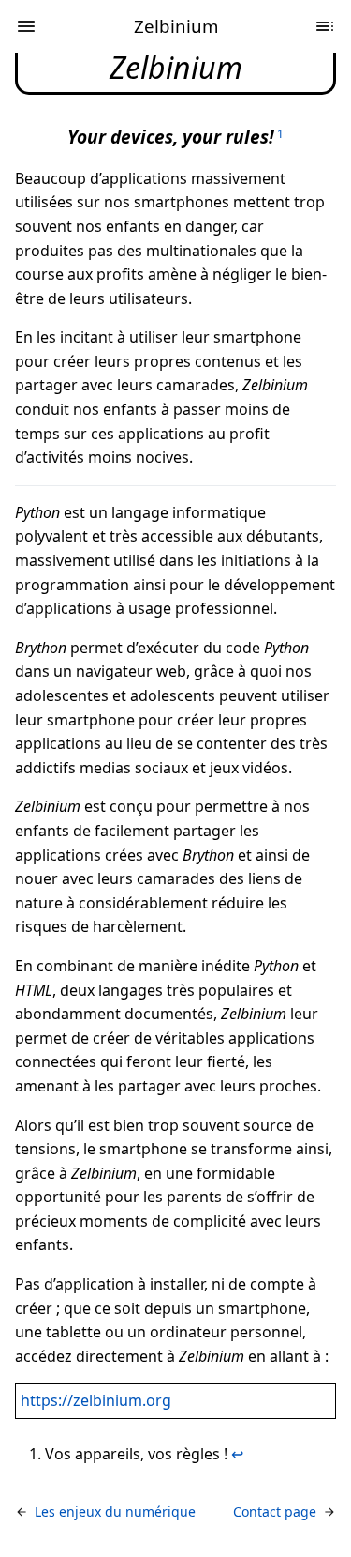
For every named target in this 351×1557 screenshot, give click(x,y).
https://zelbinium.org (96, 1400)
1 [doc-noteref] (280, 134)
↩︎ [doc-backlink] (237, 1453)
